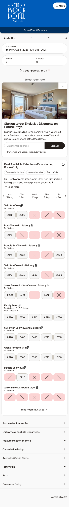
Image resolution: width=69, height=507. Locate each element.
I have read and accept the (26, 152)
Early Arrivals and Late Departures (34, 432)
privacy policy (39, 152)
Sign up (55, 145)
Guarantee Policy (34, 484)
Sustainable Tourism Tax (34, 423)
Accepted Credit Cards (34, 458)
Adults (9, 58)
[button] (13, 207)
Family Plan (34, 466)
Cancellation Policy (34, 449)
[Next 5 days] (51, 195)
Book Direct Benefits (34, 30)
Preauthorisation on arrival (34, 440)
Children (40, 58)
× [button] (49, 70)
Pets (34, 475)
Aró (65, 496)
